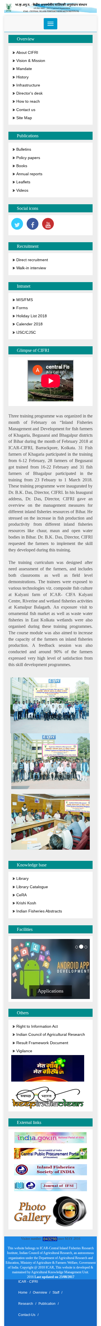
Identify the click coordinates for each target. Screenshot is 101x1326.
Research (25, 1304)
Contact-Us (26, 1315)
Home (22, 1292)
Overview (40, 1292)
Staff (55, 1292)
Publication (47, 1304)
